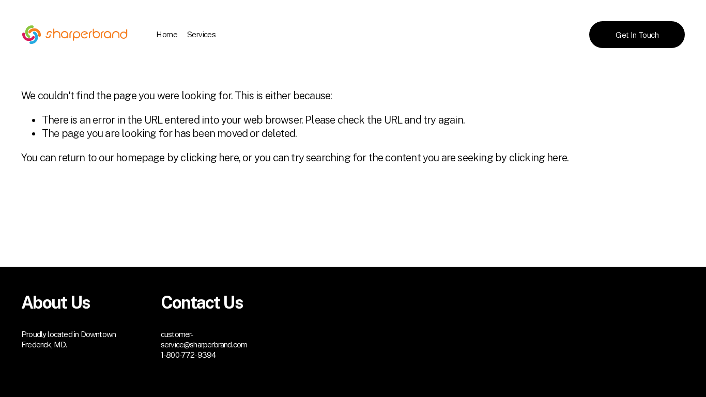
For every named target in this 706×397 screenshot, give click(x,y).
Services (201, 34)
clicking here (209, 157)
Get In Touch (637, 34)
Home (166, 34)
